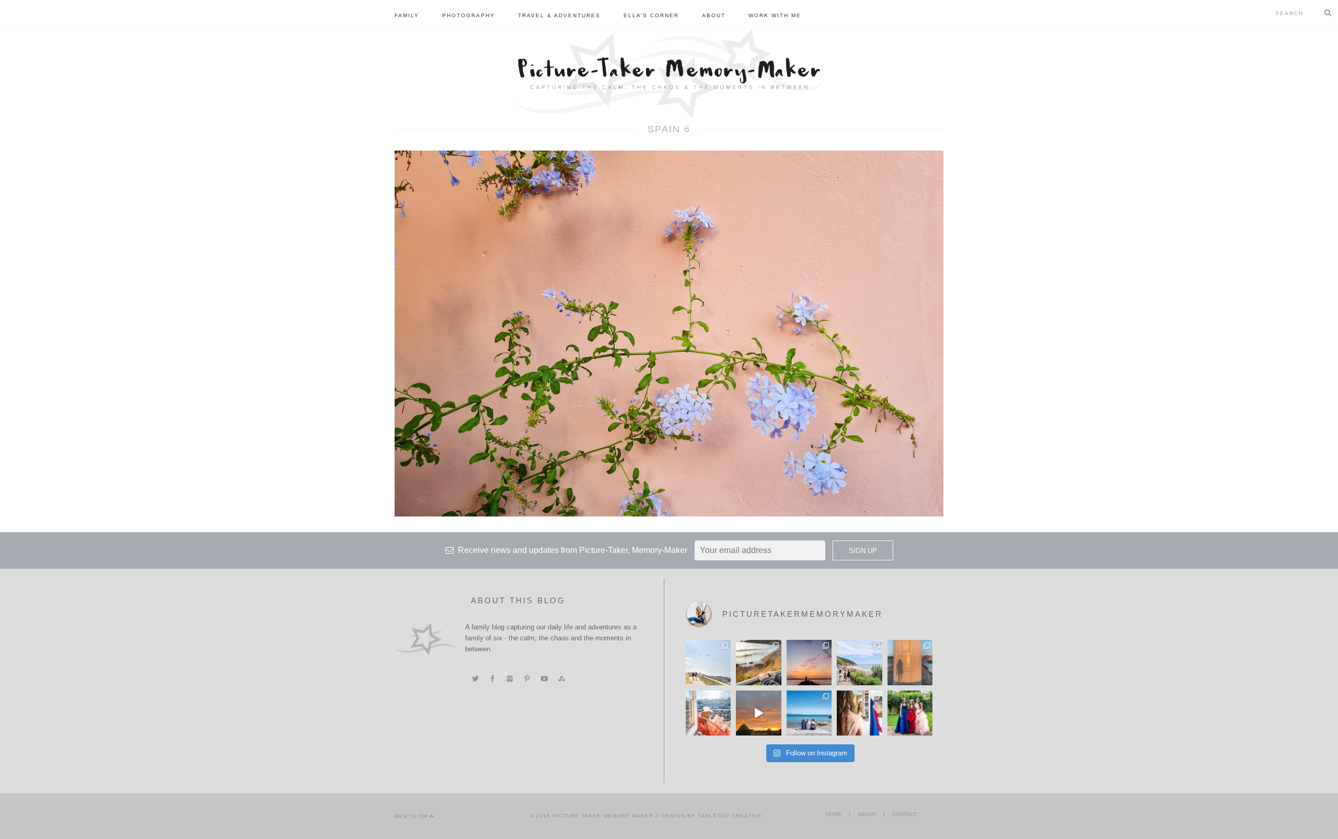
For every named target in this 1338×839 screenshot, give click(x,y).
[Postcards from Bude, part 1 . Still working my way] (708, 662)
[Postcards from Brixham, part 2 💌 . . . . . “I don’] (859, 662)
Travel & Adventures (559, 15)
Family (407, 15)
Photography (468, 15)
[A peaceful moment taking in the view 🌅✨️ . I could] (758, 662)
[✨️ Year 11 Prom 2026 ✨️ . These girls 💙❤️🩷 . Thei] (909, 713)
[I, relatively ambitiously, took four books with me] (708, 713)
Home (833, 814)
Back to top (412, 816)
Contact (904, 814)
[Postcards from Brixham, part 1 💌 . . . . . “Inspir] (809, 713)
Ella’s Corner (651, 15)
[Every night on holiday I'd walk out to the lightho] (909, 662)
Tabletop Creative (730, 816)
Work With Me (774, 15)
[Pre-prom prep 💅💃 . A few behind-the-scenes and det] (859, 713)
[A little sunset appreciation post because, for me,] (809, 662)
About (713, 15)
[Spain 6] (669, 333)
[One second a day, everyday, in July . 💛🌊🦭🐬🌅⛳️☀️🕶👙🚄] (758, 713)
